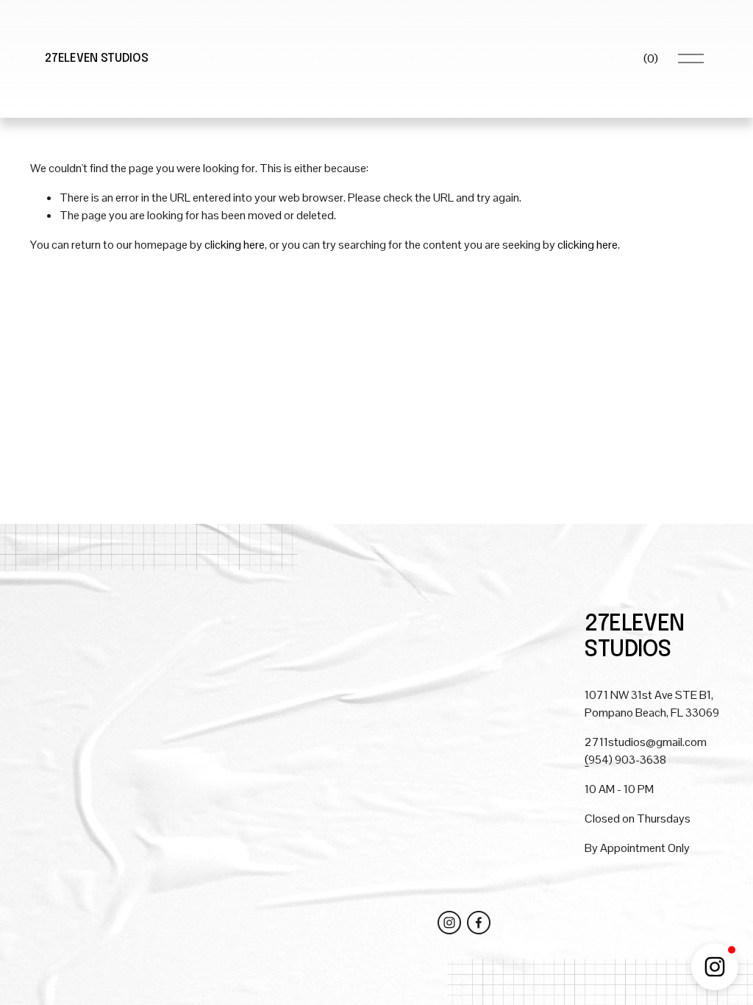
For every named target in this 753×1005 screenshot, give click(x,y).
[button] (714, 966)
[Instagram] (449, 922)
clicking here (234, 244)
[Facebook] (478, 922)
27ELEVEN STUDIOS (96, 58)
